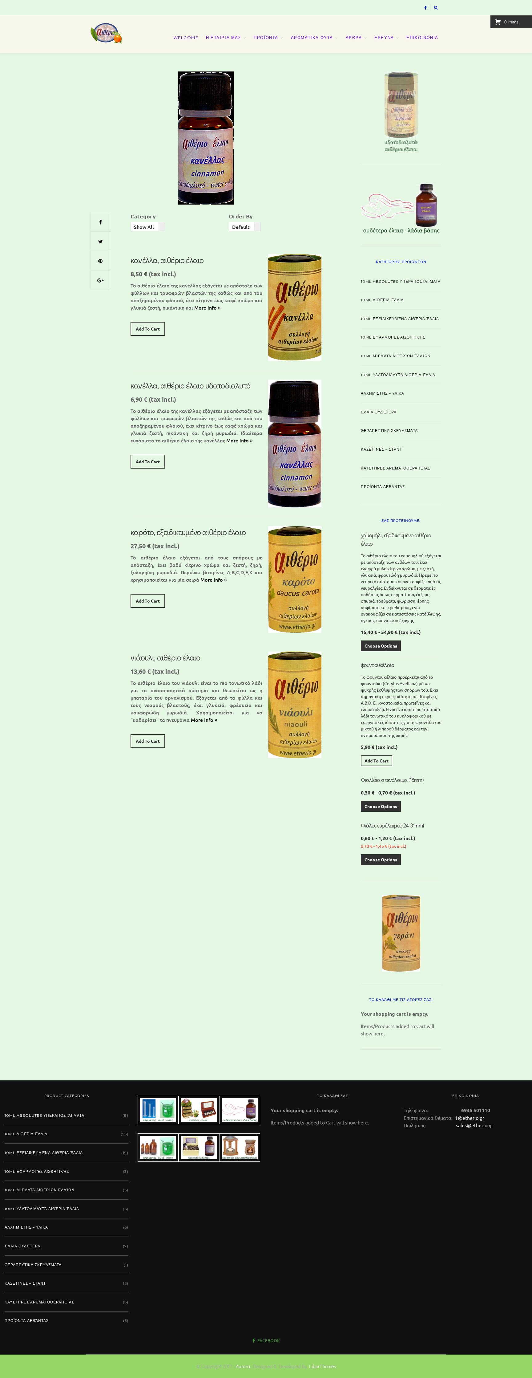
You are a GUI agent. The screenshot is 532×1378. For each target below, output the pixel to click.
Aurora (243, 1366)
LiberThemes (322, 1366)
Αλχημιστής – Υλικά (382, 393)
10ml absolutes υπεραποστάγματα (401, 281)
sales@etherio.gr (474, 1125)
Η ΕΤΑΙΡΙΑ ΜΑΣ (223, 37)
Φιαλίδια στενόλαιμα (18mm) (392, 779)
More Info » (207, 307)
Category (143, 216)
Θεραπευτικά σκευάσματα (389, 430)
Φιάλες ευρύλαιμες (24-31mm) (392, 825)
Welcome (186, 37)
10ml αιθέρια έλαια (382, 300)
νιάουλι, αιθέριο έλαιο (165, 657)
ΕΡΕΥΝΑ (384, 37)
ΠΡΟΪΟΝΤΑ (266, 37)
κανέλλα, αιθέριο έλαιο (167, 260)
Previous (350, 110)
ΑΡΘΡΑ (354, 37)
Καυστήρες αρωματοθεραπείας (395, 468)
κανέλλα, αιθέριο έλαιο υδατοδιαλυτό (190, 385)
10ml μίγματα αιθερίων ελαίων (396, 356)
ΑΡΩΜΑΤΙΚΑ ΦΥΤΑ (312, 37)
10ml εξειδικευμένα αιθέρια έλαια (400, 318)
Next (452, 110)
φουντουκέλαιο (377, 665)
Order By (241, 216)
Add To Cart (148, 328)
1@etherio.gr (469, 1118)
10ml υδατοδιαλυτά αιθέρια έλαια (398, 374)
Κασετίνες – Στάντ (381, 449)
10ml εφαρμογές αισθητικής (393, 337)
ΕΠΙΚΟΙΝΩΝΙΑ (422, 37)
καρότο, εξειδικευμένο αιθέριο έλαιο (188, 532)
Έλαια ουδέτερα (379, 412)
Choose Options (381, 645)
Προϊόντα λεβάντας (383, 486)
